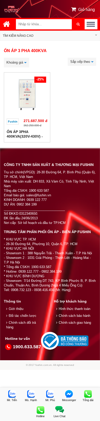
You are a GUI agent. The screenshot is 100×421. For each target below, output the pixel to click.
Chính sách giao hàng (75, 322)
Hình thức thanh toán (74, 309)
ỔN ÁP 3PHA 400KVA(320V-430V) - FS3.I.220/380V (25, 136)
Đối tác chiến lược (22, 316)
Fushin (12, 121)
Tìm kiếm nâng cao (18, 36)
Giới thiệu (16, 309)
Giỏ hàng (86, 9)
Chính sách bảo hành (74, 316)
